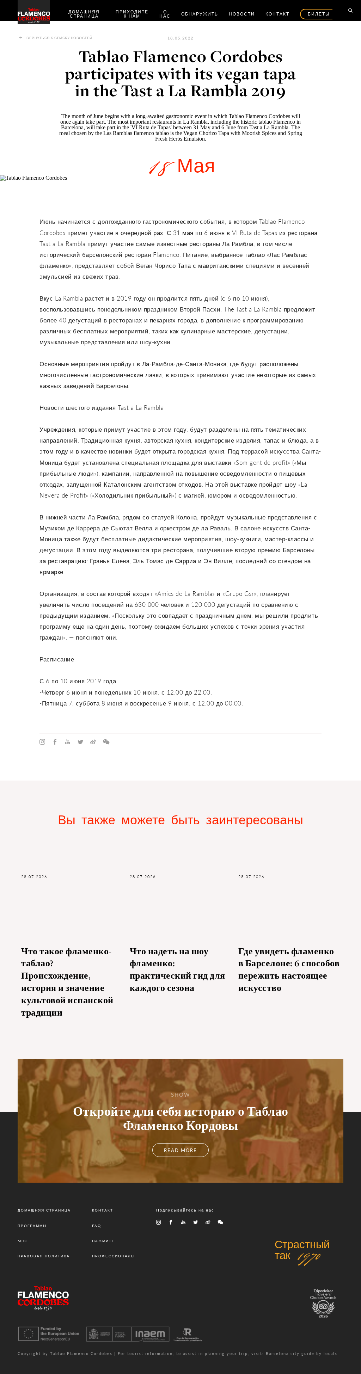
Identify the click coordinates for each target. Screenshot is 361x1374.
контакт (277, 14)
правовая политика (44, 1255)
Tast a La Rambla (268, 127)
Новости (242, 14)
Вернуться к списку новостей (59, 37)
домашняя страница (84, 14)
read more (180, 1150)
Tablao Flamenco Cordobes (260, 116)
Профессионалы (113, 1255)
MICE (23, 1240)
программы (32, 1225)
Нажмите (103, 1240)
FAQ (96, 1225)
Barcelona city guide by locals (301, 1353)
